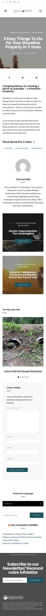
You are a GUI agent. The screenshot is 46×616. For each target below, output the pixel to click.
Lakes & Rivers (37, 32)
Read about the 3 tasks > (18, 141)
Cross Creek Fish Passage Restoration (23, 371)
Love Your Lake (22, 148)
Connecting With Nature (20, 32)
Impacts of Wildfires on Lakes (16, 543)
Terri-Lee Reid (23, 179)
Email (9, 448)
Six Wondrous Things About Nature (18, 534)
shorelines (37, 148)
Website (10, 459)
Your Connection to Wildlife (24, 525)
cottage (8, 148)
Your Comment (13, 408)
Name (9, 437)
